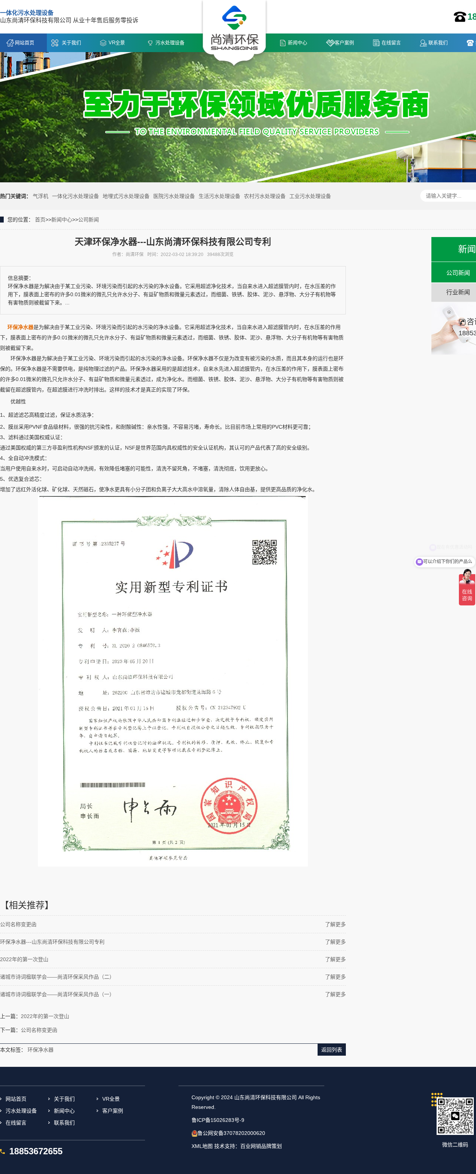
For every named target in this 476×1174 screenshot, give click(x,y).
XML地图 (202, 1146)
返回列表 (331, 1050)
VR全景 (117, 42)
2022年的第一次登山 (24, 959)
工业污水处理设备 (310, 196)
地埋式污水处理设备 (126, 196)
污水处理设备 (169, 42)
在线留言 (391, 42)
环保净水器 (41, 1050)
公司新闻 (88, 220)
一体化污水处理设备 (75, 196)
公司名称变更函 (18, 924)
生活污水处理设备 (219, 196)
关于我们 (71, 42)
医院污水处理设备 (174, 196)
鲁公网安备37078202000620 (231, 1133)
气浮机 (40, 196)
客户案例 (344, 42)
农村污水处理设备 (265, 196)
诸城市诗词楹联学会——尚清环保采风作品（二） (57, 977)
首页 (40, 220)
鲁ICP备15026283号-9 (218, 1120)
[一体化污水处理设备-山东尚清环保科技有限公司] (234, 34)
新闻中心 (297, 42)
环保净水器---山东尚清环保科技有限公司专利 (52, 942)
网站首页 (24, 42)
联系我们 (438, 42)
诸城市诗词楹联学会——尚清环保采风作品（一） (57, 994)
